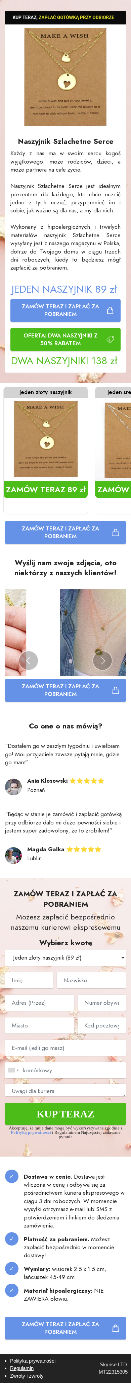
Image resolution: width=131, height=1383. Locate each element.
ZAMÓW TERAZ (46, 489)
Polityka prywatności (32, 1361)
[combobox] (13, 1070)
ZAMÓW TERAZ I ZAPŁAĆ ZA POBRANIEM (60, 310)
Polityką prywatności (31, 1132)
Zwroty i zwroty (27, 1376)
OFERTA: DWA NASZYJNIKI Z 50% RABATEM (60, 339)
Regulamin (22, 1368)
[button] (28, 661)
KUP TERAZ (65, 1113)
